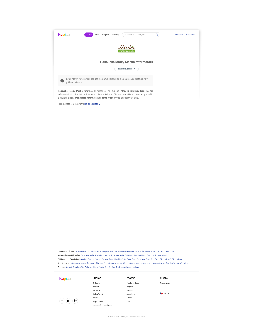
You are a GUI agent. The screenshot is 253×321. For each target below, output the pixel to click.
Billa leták (129, 255)
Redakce (96, 290)
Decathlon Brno (143, 259)
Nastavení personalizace (102, 305)
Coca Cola (169, 251)
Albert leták (99, 255)
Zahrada (90, 263)
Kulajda (136, 267)
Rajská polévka (91, 267)
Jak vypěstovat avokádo (117, 263)
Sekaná (68, 267)
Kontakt (96, 287)
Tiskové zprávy (98, 294)
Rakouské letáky (92, 104)
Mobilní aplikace (132, 283)
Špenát (108, 267)
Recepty (115, 35)
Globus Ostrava (87, 259)
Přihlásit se (178, 35)
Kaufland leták (140, 255)
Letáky (89, 35)
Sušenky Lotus (146, 251)
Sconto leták (118, 255)
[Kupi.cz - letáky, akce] (64, 35)
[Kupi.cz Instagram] (68, 301)
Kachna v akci (158, 251)
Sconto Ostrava (101, 259)
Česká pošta (163, 263)
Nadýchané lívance (124, 267)
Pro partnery (165, 283)
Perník (101, 267)
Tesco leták (152, 255)
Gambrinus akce (94, 251)
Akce (97, 35)
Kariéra (95, 298)
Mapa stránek (98, 302)
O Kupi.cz (96, 283)
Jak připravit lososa (78, 263)
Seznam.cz (190, 35)
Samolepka (130, 294)
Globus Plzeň (165, 259)
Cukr (137, 251)
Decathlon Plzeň (116, 259)
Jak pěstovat (133, 263)
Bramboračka (78, 267)
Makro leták (162, 255)
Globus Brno (177, 259)
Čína (113, 267)
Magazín (105, 35)
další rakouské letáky (126, 69)
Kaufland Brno (130, 259)
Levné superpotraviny (149, 263)
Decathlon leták (87, 255)
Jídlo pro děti (100, 263)
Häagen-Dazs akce (109, 251)
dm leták (109, 255)
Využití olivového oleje (179, 263)
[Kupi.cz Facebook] (62, 301)
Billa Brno (155, 259)
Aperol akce (81, 251)
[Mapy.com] (75, 301)
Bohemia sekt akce (126, 251)
